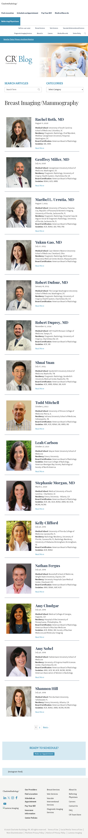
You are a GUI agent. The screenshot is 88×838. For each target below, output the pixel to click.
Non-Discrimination (15, 833)
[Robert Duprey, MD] (18, 322)
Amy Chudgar (47, 605)
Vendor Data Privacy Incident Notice (18, 39)
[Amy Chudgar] (18, 605)
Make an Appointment (44, 754)
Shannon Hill (46, 688)
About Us (72, 790)
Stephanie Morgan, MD (55, 482)
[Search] (39, 89)
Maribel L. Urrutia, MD (54, 199)
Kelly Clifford (46, 522)
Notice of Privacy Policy (55, 833)
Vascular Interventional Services (53, 801)
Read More (39, 148)
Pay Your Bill (30, 806)
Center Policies (31, 818)
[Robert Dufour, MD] (18, 282)
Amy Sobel (44, 648)
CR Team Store (75, 815)
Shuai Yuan (44, 362)
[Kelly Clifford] (18, 522)
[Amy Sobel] (18, 648)
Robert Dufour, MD (51, 282)
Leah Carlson (46, 442)
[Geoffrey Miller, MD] (18, 159)
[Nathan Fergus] (18, 565)
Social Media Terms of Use (71, 830)
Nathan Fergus (47, 565)
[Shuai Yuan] (18, 362)
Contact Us (73, 806)
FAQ (70, 810)
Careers (72, 802)
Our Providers (31, 790)
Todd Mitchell (47, 402)
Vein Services (52, 794)
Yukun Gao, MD (48, 242)
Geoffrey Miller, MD (52, 159)
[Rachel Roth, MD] (18, 119)
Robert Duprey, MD (51, 322)
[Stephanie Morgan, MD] (18, 482)
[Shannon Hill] (18, 688)
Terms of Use (53, 830)
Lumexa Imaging (75, 833)
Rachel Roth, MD (49, 119)
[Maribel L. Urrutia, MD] (18, 199)
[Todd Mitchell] (18, 402)
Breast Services (53, 790)
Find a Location (31, 794)
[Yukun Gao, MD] (18, 242)
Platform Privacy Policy (34, 833)
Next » (45, 727)
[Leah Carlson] (18, 442)
